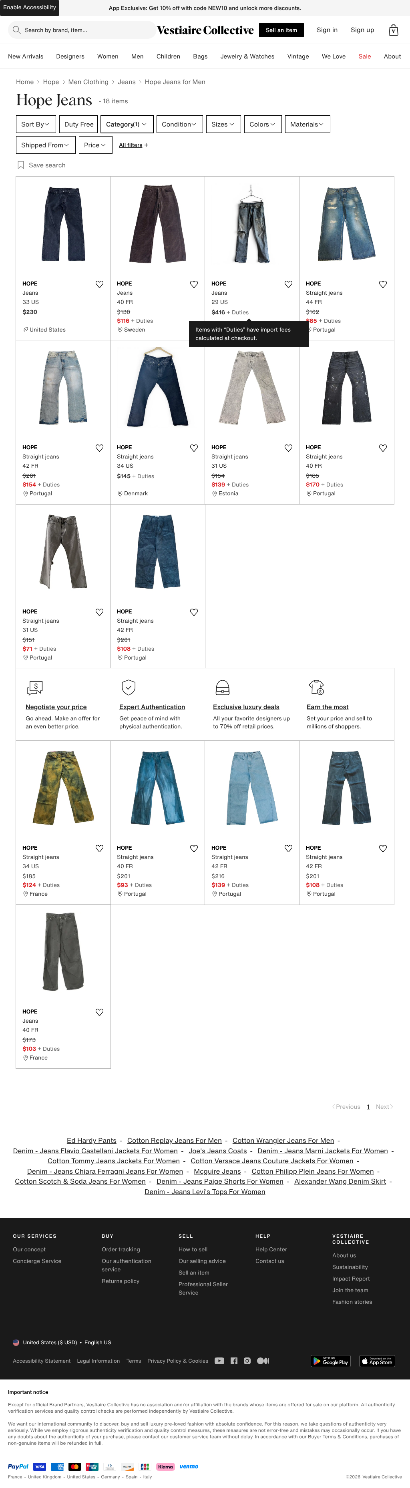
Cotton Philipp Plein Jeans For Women (312, 1171)
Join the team (350, 1290)
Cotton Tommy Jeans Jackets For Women (114, 1161)
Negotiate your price (56, 707)
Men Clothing (88, 81)
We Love (334, 56)
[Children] (186, 56)
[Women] (125, 56)
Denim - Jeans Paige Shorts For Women (220, 1181)
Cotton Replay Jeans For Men (174, 1141)
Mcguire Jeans (217, 1171)
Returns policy (120, 1281)
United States (81, 1477)
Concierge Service (37, 1261)
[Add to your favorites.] (99, 284)
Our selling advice (202, 1261)
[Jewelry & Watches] (280, 56)
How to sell (193, 1249)
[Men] (150, 56)
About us (344, 1255)
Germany (110, 1477)
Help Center (271, 1249)
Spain (132, 1477)
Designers (70, 56)
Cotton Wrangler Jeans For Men (283, 1141)
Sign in (327, 30)
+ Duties (142, 320)
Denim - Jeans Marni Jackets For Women (322, 1151)
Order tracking (121, 1249)
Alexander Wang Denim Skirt (340, 1181)
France (15, 1477)
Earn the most (328, 707)
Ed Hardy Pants (92, 1141)
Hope (51, 81)
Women (108, 56)
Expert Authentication (152, 707)
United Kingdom (45, 1477)
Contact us (269, 1261)
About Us (397, 56)
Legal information (98, 1361)
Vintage (298, 56)
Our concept (29, 1249)
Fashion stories (352, 1302)
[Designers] (91, 56)
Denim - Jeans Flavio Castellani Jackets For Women (95, 1151)
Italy (147, 1477)
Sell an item (281, 30)
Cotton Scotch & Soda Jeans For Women (80, 1181)
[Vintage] (315, 56)
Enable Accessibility (29, 7)
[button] (393, 30)
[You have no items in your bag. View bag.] (393, 30)
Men (137, 56)
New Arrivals (25, 56)
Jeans (127, 81)
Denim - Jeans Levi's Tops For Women (205, 1192)
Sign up (362, 30)
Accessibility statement (41, 1361)
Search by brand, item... (56, 30)
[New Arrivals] (49, 56)
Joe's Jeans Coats (218, 1151)
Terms (133, 1361)
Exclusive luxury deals (246, 707)
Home (25, 81)
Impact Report (351, 1279)
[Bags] (214, 56)
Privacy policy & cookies (177, 1361)
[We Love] (352, 56)
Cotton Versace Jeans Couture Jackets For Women (272, 1161)
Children (169, 56)
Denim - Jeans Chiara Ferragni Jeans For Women (105, 1171)
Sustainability (350, 1267)
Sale (365, 56)
